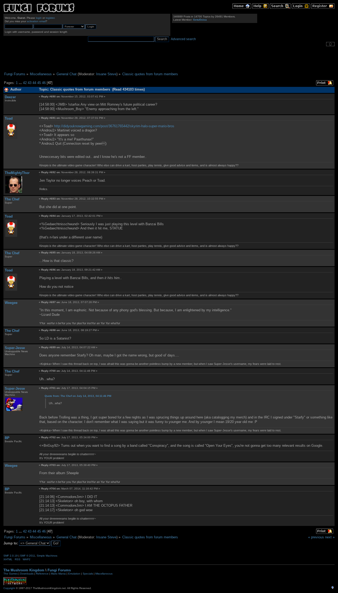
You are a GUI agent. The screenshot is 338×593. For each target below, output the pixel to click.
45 (39, 83)
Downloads (27, 573)
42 (25, 83)
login (39, 17)
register (50, 17)
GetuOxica (200, 19)
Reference (42, 573)
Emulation (74, 573)
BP (7, 438)
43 (29, 83)
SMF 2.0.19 (10, 555)
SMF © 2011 (27, 555)
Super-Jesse (15, 348)
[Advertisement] (169, 59)
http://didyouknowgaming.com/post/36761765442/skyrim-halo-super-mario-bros (114, 126)
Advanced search (183, 39)
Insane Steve (106, 74)
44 (34, 83)
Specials (88, 573)
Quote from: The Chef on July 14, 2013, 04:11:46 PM (78, 395)
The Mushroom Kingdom (23, 570)
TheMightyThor (17, 173)
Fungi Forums (59, 570)
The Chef (12, 199)
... (21, 83)
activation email (36, 21)
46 (44, 83)
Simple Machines (47, 555)
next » (330, 537)
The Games (10, 573)
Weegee (11, 303)
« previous (316, 537)
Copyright (9, 588)
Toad (9, 118)
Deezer (10, 97)
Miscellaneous (103, 573)
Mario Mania (58, 573)
